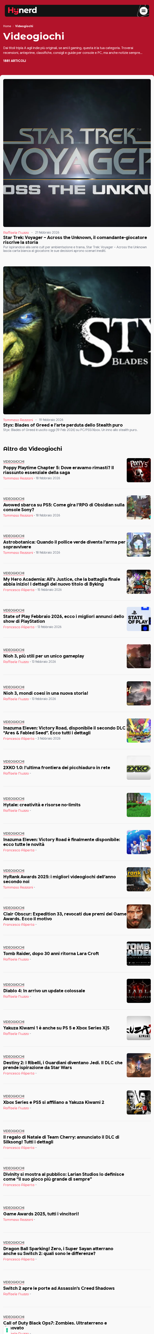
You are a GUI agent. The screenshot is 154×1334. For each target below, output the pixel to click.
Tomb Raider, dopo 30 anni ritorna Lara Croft (51, 953)
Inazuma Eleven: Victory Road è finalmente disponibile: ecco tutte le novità (61, 842)
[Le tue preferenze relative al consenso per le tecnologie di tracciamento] (7, 1330)
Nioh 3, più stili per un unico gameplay (43, 656)
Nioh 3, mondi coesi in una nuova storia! (45, 693)
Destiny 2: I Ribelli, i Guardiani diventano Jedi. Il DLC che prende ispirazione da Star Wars (63, 1065)
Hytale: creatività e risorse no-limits (42, 805)
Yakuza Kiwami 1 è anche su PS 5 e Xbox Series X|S (56, 1028)
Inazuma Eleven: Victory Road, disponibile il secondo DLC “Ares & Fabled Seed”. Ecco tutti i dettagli (64, 730)
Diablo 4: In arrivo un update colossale (44, 990)
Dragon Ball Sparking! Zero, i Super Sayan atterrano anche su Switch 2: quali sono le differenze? (58, 1251)
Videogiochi (13, 462)
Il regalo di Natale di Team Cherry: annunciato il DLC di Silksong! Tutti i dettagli (61, 1139)
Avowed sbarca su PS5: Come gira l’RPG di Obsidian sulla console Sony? (64, 507)
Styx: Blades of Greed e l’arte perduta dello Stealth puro (63, 425)
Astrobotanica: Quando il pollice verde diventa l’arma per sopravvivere (64, 544)
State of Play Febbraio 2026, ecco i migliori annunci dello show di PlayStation (63, 619)
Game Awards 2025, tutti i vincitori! (41, 1214)
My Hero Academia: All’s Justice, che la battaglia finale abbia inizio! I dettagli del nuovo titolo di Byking (61, 582)
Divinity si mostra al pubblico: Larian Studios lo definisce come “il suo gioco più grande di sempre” (63, 1177)
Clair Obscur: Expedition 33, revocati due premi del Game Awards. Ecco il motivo (65, 916)
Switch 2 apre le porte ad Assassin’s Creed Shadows (59, 1288)
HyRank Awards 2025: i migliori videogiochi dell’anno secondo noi (59, 879)
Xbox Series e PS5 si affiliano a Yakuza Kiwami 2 (53, 1102)
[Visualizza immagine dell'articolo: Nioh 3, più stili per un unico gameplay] (139, 656)
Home (7, 26)
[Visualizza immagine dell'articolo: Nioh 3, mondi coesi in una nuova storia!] (139, 693)
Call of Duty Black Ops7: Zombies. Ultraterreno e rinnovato (55, 1325)
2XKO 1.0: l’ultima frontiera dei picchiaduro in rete (56, 767)
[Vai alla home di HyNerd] (22, 11)
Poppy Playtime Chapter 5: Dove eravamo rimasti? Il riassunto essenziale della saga (58, 470)
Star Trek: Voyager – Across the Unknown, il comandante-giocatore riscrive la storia (75, 240)
